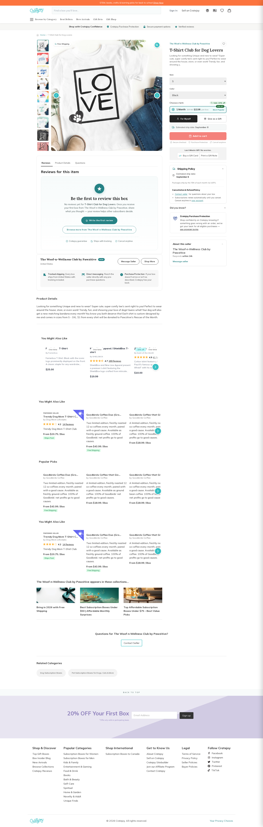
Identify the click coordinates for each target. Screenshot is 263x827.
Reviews (46, 163)
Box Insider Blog (41, 758)
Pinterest (216, 766)
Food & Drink (70, 770)
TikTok (214, 770)
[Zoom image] (157, 45)
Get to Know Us (158, 748)
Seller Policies (189, 762)
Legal (186, 748)
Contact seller (181, 194)
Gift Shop (111, 19)
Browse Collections (43, 766)
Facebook (216, 753)
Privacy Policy (190, 758)
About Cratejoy (155, 753)
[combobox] (106, 10)
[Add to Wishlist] (80, 413)
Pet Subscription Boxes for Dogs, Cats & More (93, 673)
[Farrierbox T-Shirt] (66, 367)
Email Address (142, 715)
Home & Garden (72, 792)
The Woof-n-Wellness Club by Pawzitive (190, 43)
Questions (80, 163)
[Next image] (157, 95)
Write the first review (101, 220)
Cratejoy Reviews (42, 770)
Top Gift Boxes (40, 753)
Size (172, 75)
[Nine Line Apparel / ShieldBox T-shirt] (110, 367)
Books (66, 775)
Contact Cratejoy (156, 770)
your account (197, 200)
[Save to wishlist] (223, 44)
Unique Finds (70, 800)
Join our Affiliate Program (160, 766)
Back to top (131, 692)
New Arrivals (83, 19)
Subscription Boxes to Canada (122, 753)
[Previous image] (56, 95)
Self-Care (68, 783)
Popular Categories (77, 748)
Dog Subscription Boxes (51, 673)
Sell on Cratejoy (191, 10)
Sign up (186, 715)
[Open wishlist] (222, 10)
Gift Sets (98, 19)
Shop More (149, 261)
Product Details (62, 163)
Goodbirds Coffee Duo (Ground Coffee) (106, 414)
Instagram (216, 757)
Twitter (214, 761)
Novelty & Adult (72, 796)
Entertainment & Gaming (77, 766)
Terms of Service (191, 753)
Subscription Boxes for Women (80, 753)
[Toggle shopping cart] (229, 10)
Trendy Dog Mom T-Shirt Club (61, 416)
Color (172, 89)
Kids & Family (71, 762)
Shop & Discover (44, 748)
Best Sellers (66, 19)
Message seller (180, 261)
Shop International (119, 748)
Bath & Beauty (71, 779)
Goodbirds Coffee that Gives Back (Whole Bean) (149, 474)
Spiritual (68, 787)
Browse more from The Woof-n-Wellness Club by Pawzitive (99, 229)
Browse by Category (45, 19)
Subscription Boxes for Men (78, 758)
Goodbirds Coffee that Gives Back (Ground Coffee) (149, 414)
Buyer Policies (189, 766)
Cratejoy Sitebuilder (157, 762)
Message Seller (128, 261)
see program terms (189, 229)
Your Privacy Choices (221, 820)
